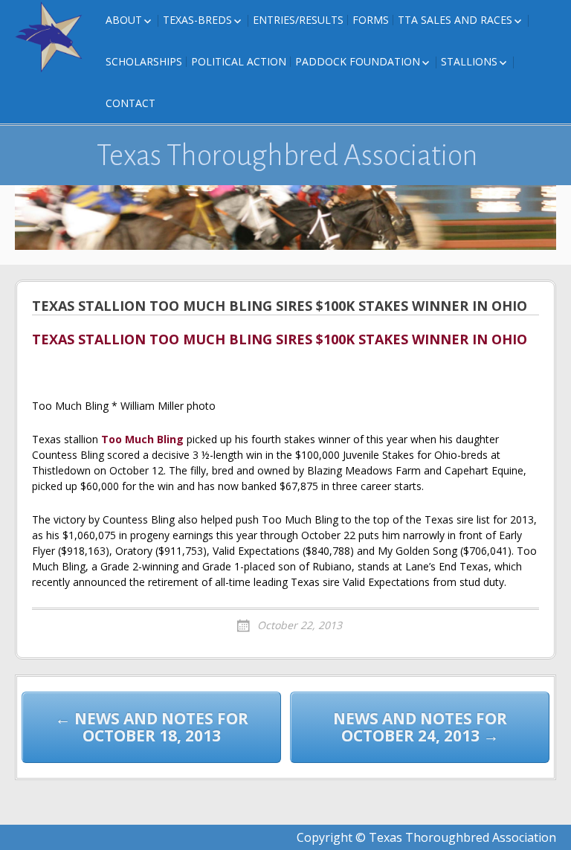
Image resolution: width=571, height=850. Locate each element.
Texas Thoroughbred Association (287, 155)
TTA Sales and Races (455, 20)
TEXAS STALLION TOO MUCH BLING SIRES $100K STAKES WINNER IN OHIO (279, 340)
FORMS (370, 20)
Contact (130, 103)
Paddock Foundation (357, 61)
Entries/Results (298, 20)
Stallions (469, 61)
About (124, 20)
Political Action (238, 61)
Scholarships (144, 61)
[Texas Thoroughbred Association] (52, 37)
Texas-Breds (197, 20)
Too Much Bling (142, 439)
